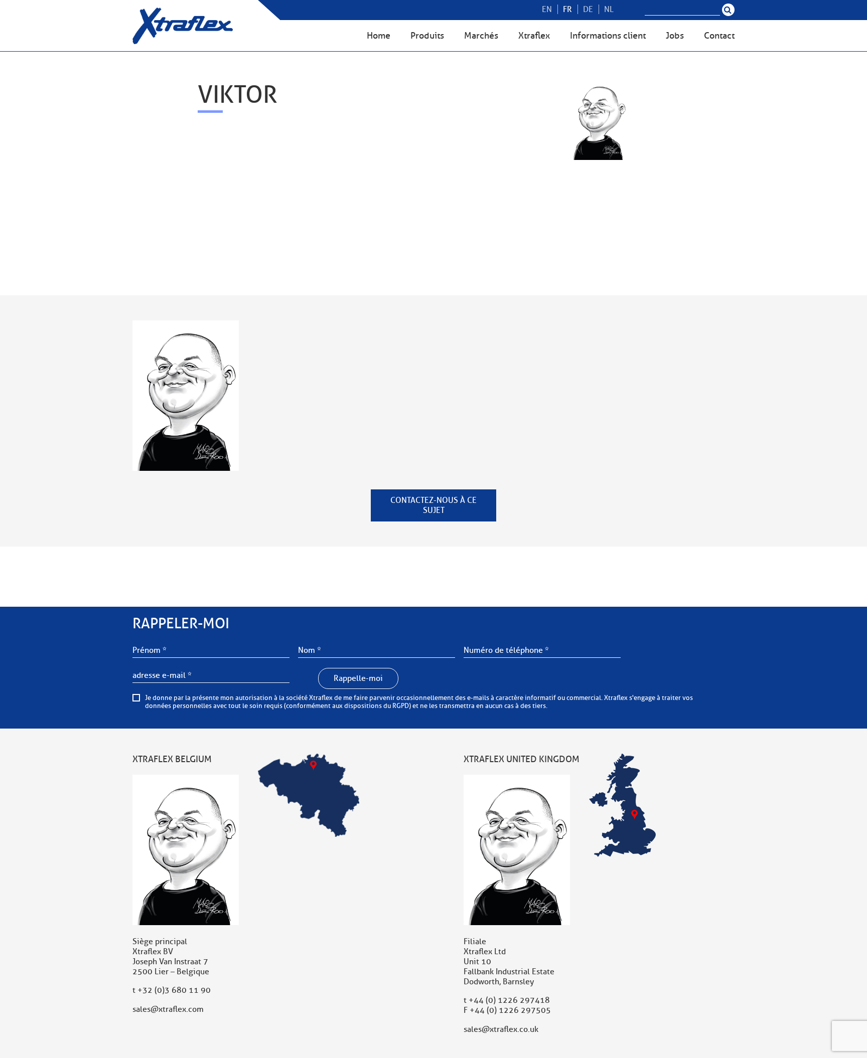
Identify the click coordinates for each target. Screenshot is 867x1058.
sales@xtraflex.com (168, 1009)
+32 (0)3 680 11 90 (174, 990)
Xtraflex (534, 35)
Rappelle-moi (358, 678)
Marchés (481, 35)
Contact (719, 35)
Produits (427, 35)
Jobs (675, 35)
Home (378, 35)
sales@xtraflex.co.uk (501, 1029)
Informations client (608, 35)
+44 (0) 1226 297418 (509, 1000)
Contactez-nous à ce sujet (433, 505)
